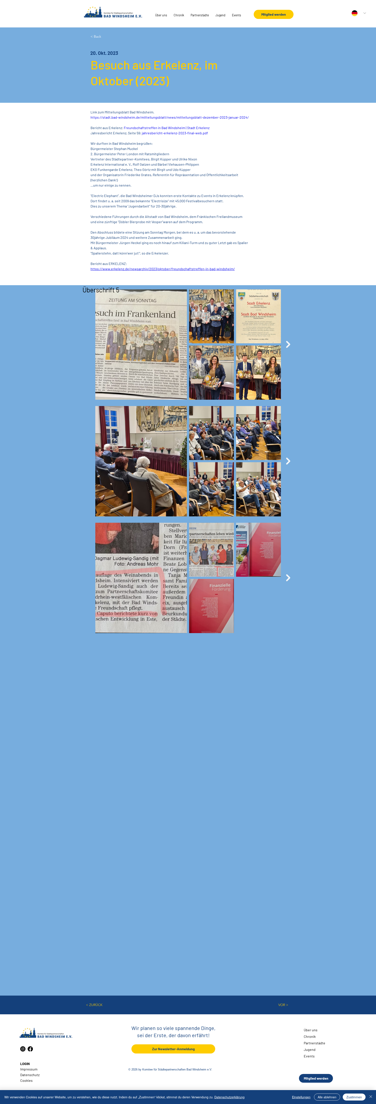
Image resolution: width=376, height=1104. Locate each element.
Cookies (26, 1080)
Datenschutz (30, 1075)
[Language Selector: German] (358, 13)
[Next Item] (288, 344)
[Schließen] (370, 1097)
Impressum (28, 1069)
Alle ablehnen (327, 1097)
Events (309, 1056)
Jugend (310, 1049)
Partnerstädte (314, 1043)
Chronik (310, 1036)
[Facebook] (30, 1049)
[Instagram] (22, 1049)
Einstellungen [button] (301, 1097)
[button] (161, 15)
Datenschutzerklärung (229, 1097)
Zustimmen (354, 1097)
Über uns (310, 1030)
